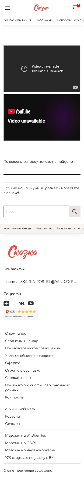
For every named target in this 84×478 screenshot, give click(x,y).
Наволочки (44, 20)
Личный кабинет (20, 409)
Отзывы (12, 424)
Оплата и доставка (22, 370)
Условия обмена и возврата (29, 356)
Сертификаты (18, 378)
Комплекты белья (17, 20)
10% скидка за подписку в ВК (29, 458)
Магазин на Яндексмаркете (30, 450)
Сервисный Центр (21, 341)
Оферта (12, 363)
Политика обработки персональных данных (37, 388)
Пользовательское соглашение (32, 348)
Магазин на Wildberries (25, 435)
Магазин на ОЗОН (21, 443)
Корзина (12, 416)
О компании (15, 333)
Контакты (14, 397)
